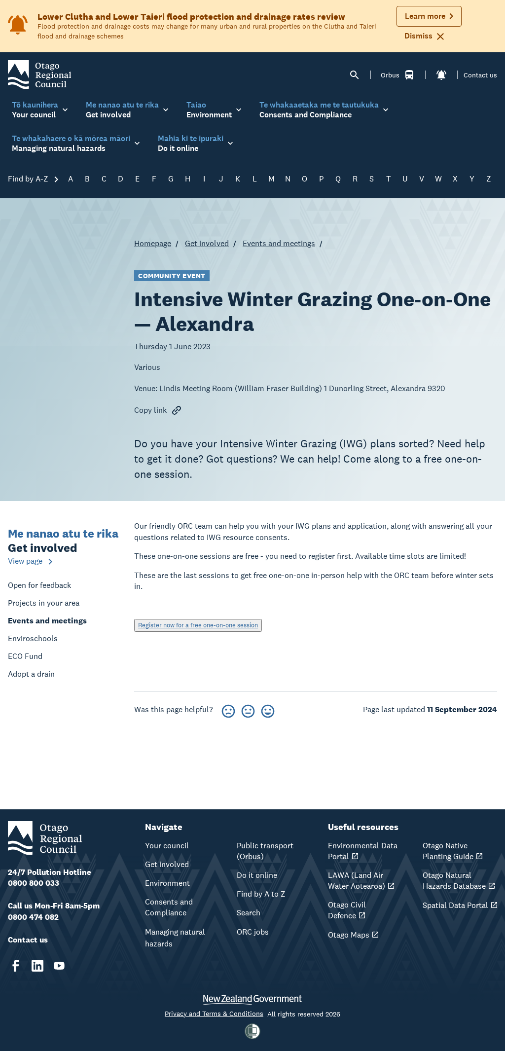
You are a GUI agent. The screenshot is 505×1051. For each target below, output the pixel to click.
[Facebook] (16, 966)
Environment (167, 883)
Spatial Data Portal (455, 905)
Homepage (152, 243)
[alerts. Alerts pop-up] (441, 75)
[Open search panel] (354, 75)
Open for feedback (39, 585)
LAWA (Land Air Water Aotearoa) (356, 880)
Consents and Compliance (169, 907)
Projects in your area (43, 603)
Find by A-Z (29, 179)
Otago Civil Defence (347, 910)
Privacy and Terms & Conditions (214, 1013)
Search (248, 912)
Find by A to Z (261, 894)
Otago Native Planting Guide (448, 851)
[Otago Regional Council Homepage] (39, 74)
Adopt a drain (31, 674)
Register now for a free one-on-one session (198, 625)
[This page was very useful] (268, 709)
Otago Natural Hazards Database (454, 880)
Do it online (257, 875)
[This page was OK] (248, 709)
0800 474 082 (33, 917)
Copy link (150, 410)
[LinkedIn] (37, 966)
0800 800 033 (33, 883)
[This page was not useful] (228, 709)
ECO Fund (25, 656)
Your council (167, 845)
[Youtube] (59, 966)
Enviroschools (33, 638)
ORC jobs (253, 932)
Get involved (207, 243)
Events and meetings (279, 243)
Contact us (480, 75)
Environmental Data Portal (362, 851)
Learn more (425, 16)
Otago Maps (348, 935)
